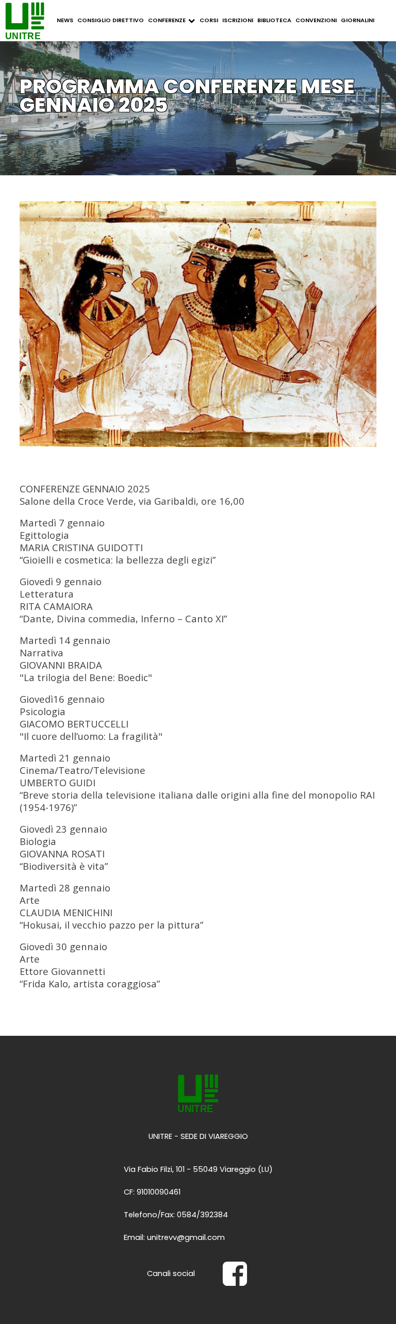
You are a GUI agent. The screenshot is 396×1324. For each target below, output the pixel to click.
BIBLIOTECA (274, 20)
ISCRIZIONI (237, 20)
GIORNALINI (357, 20)
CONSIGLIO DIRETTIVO (110, 20)
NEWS (65, 20)
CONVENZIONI (316, 20)
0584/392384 (202, 1215)
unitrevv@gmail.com (186, 1237)
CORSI (209, 20)
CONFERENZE (167, 20)
